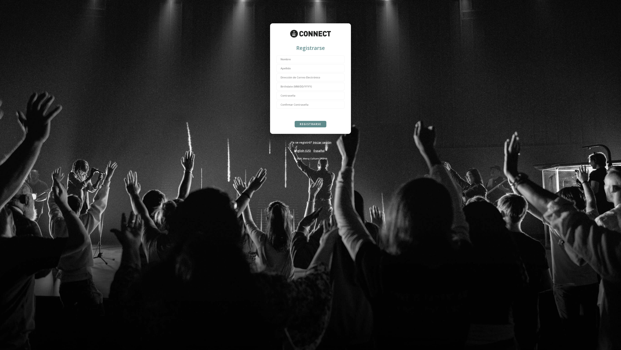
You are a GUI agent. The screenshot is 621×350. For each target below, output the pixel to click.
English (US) (302, 151)
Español (319, 151)
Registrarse (310, 124)
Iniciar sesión (322, 142)
